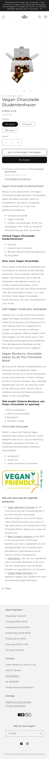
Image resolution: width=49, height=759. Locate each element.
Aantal (5, 136)
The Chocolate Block (19, 754)
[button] (3, 17)
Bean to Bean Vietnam (20, 536)
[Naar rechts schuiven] (30, 91)
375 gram (27, 124)
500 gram (10, 130)
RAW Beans (14, 558)
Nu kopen (24, 160)
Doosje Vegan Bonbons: (20, 573)
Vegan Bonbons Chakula (21, 507)
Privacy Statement (15, 705)
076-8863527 (12, 676)
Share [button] (8, 588)
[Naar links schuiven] (19, 91)
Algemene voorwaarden (18, 702)
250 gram (10, 124)
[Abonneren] (40, 733)
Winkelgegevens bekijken (18, 179)
